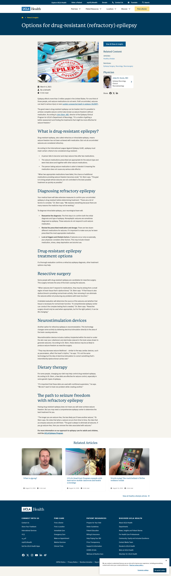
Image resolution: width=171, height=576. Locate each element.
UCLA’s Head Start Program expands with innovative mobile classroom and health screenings (84, 480)
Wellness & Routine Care (95, 554)
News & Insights (32, 17)
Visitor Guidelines (93, 526)
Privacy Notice (73, 562)
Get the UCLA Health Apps (31, 546)
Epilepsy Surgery (109, 66)
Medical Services (60, 542)
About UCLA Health (125, 523)
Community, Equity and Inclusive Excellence (134, 538)
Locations (110, 9)
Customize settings (143, 570)
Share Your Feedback (29, 526)
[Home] (22, 17)
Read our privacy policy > (136, 565)
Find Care (74, 9)
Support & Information (94, 546)
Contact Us (119, 2)
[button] (59, 3)
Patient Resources (92, 9)
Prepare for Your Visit (94, 523)
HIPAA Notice (60, 562)
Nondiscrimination (86, 562)
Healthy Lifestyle (109, 59)
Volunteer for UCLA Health (128, 554)
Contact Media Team (126, 542)
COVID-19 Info (91, 550)
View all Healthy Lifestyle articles (135, 496)
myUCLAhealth (92, 2)
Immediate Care (59, 530)
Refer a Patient (77, 2)
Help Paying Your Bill (94, 538)
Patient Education (93, 530)
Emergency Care (59, 534)
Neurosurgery (128, 66)
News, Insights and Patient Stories (130, 530)
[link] (110, 93)
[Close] (166, 560)
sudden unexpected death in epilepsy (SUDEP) (80, 104)
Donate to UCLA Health (127, 546)
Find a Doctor (142, 9)
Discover (124, 9)
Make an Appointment (61, 538)
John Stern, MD (63, 114)
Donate (104, 2)
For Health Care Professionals (129, 534)
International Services (29, 530)
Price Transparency (93, 542)
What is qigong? (30, 478)
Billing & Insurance (93, 534)
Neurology (119, 66)
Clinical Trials (58, 546)
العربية (24, 538)
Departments (123, 526)
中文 (23, 534)
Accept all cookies (160, 570)
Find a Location (59, 526)
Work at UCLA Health (126, 550)
